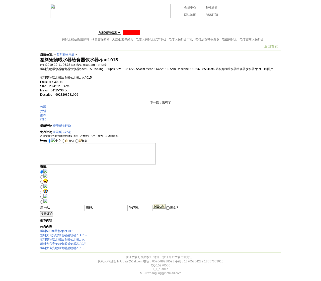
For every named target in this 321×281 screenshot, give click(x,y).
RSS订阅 (212, 15)
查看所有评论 (62, 126)
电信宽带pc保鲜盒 (251, 39)
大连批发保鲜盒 (122, 39)
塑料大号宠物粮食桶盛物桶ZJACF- (63, 235)
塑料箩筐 (198, 24)
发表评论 (47, 213)
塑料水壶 (260, 24)
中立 (58, 141)
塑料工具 (155, 24)
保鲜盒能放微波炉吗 (75, 39)
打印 (43, 119)
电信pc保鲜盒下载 (181, 39)
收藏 (43, 106)
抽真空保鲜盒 (101, 39)
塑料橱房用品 (86, 24)
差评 (85, 141)
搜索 (131, 32)
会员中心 (190, 7)
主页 (47, 24)
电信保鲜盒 (229, 39)
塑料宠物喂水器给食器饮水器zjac (62, 239)
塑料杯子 (64, 24)
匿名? (174, 207)
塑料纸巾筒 (110, 24)
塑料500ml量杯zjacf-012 (56, 231)
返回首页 (271, 46)
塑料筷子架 (133, 24)
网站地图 (190, 15)
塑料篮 (215, 24)
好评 (71, 141)
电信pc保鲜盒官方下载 (151, 39)
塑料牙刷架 (176, 24)
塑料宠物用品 (237, 24)
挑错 (43, 111)
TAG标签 (211, 7)
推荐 (43, 115)
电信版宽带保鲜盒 (207, 39)
